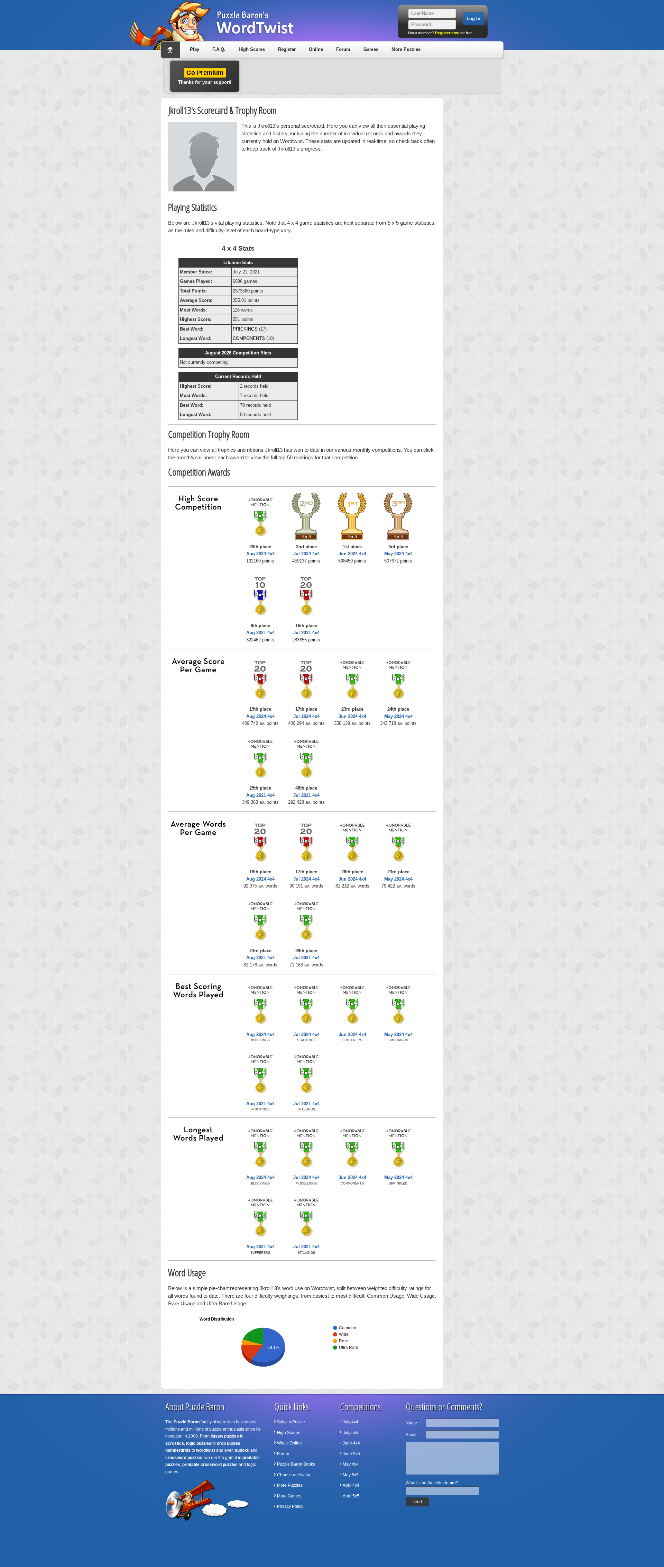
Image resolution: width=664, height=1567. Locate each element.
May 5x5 (351, 1475)
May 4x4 (351, 1464)
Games (370, 49)
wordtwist (205, 1450)
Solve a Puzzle (291, 1422)
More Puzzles (406, 49)
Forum (343, 49)
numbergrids (178, 1450)
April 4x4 (351, 1485)
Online (316, 49)
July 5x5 (350, 1432)
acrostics (174, 1443)
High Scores (252, 49)
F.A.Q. (218, 49)
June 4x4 (351, 1443)
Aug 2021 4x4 (260, 632)
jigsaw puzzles (225, 1436)
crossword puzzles (183, 1457)
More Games (289, 1496)
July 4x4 (350, 1422)
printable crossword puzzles (210, 1464)
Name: (412, 1423)
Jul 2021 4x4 (306, 632)
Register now (447, 33)
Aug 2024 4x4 (260, 553)
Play (194, 49)
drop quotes (228, 1443)
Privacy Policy (290, 1506)
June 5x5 (351, 1453)
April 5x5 (351, 1496)
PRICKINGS (245, 329)
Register (287, 49)
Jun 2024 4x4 (352, 553)
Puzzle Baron (187, 1422)
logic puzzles (198, 1443)
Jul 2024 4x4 (306, 553)
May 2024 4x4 (398, 553)
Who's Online (289, 1443)
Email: (411, 1434)
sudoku (242, 1450)
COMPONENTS (249, 338)
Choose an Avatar (294, 1475)
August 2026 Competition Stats (238, 352)
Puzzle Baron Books (296, 1464)
